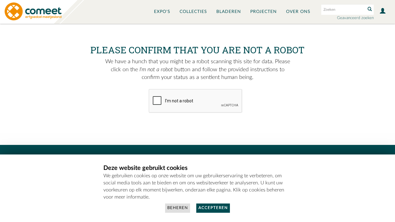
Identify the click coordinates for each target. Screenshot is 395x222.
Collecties (193, 12)
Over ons (298, 12)
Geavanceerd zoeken (355, 18)
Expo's (162, 12)
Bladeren (228, 12)
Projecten (263, 12)
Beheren (177, 208)
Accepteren (213, 208)
